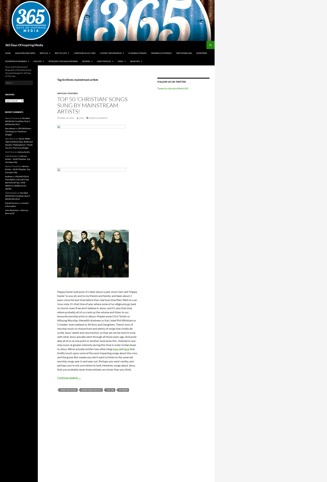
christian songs (68, 390)
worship (123, 390)
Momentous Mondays (16, 61)
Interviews (201, 53)
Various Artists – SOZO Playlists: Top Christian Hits (17, 159)
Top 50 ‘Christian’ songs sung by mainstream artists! (92, 105)
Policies (38, 61)
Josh (81, 118)
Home (8, 53)
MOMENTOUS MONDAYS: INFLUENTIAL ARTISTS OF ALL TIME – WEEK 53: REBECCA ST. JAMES (17, 182)
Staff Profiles (104, 61)
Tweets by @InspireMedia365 (172, 88)
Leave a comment (98, 118)
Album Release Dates (25, 53)
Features (73, 93)
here (116, 349)
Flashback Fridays (137, 53)
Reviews (86, 61)
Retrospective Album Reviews (63, 61)
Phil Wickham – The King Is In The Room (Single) (18, 131)
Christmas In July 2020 (84, 53)
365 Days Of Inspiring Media (24, 45)
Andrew (8, 176)
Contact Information (111, 53)
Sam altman (10, 128)
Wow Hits (135, 61)
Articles (44, 53)
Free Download (184, 53)
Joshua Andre (23, 152)
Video (120, 61)
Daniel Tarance (11, 203)
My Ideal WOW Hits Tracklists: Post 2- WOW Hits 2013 (17, 121)
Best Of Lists (61, 53)
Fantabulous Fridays (161, 53)
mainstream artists (91, 390)
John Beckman (11, 210)
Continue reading (69, 377)
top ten (110, 390)
